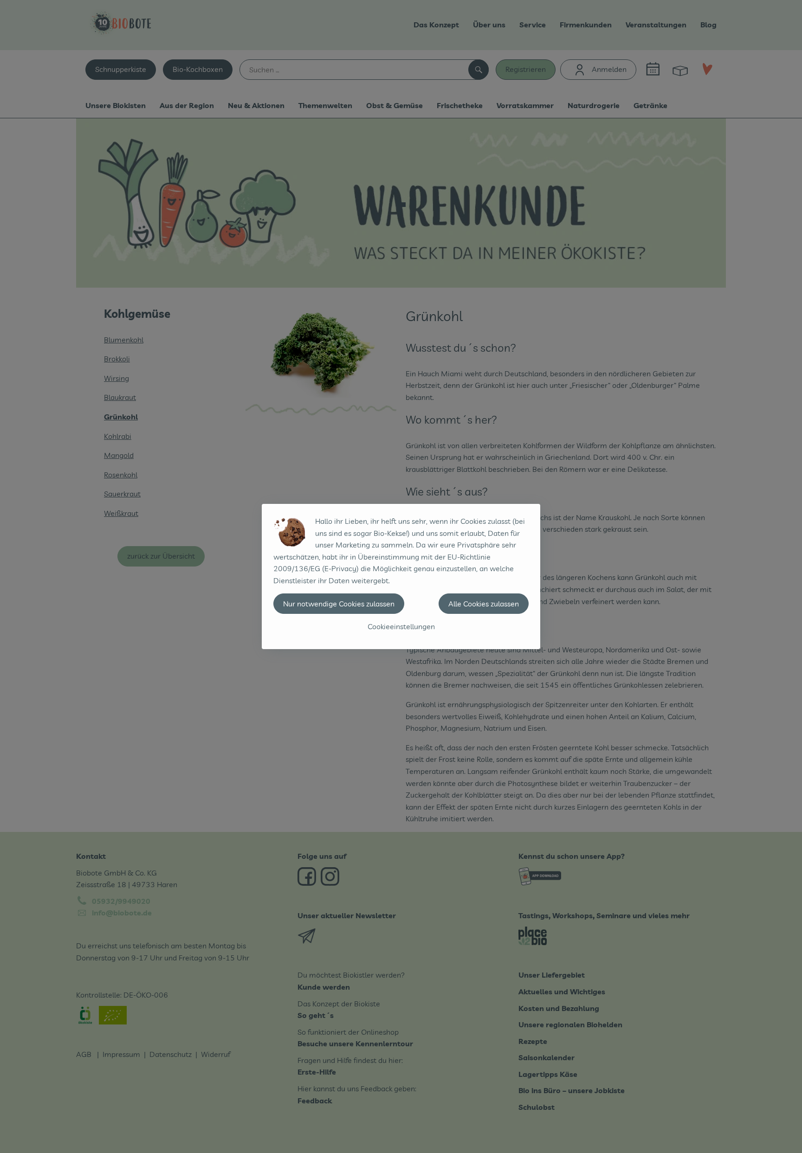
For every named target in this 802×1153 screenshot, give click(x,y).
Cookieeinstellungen (401, 626)
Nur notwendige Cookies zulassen (339, 603)
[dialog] (401, 576)
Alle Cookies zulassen (483, 603)
